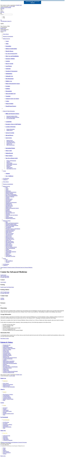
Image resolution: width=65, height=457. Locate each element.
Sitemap (4, 453)
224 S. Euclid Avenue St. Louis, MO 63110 (5, 292)
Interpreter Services (10, 141)
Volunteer (7, 262)
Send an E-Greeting (10, 233)
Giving (4, 170)
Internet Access (10, 140)
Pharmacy (9, 166)
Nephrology (8, 201)
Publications (5, 437)
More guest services (10, 144)
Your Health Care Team (11, 168)
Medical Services (6, 38)
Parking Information (11, 129)
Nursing (4, 409)
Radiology (8, 210)
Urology (7, 216)
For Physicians (6, 422)
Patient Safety (9, 165)
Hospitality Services (7, 354)
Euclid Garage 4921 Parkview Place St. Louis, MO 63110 (5, 276)
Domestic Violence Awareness (9, 348)
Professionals (5, 425)
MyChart (2, 12)
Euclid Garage (3, 287)
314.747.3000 (12, 6)
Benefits (4, 412)
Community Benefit (7, 397)
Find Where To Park (5, 338)
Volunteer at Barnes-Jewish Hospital (10, 371)
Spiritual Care (9, 143)
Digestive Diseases (9, 193)
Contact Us (9, 21)
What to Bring (9, 162)
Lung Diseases (8, 200)
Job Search (5, 407)
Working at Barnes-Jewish (8, 413)
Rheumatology (8, 211)
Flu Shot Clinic (6, 351)
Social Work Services (11, 142)
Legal (4, 449)
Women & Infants (9, 217)
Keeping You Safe (6, 345)
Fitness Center (8, 243)
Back (7, 187)
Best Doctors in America (8, 394)
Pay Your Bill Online (11, 118)
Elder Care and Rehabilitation (11, 195)
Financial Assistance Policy (12, 116)
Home (2, 267)
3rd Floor (2, 299)
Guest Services (9, 235)
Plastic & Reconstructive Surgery (12, 208)
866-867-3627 (19, 374)
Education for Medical (7, 424)
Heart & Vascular (9, 199)
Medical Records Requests (8, 362)
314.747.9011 (3, 282)
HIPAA (4, 450)
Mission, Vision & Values (8, 399)
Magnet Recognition (7, 426)
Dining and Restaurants (11, 160)
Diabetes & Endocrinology (11, 192)
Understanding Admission (12, 164)
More (4, 400)
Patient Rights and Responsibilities (10, 363)
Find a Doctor (6, 34)
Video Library (6, 439)
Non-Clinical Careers (7, 411)
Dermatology (8, 190)
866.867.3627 (19, 5)
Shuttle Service (10, 130)
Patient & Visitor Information (9, 111)
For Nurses (5, 423)
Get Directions (4, 21)
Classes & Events (6, 435)
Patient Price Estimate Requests (13, 117)
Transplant (8, 213)
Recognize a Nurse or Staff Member (13, 228)
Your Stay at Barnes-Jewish (11, 247)
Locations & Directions (10, 229)
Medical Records (9, 244)
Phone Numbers (9, 245)
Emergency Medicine (10, 196)
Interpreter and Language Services (10, 357)
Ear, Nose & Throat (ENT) (11, 194)
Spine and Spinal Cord (10, 212)
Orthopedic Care (9, 204)
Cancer (7, 188)
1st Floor (2, 298)
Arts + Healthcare (9, 260)
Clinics (7, 189)
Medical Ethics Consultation (8, 361)
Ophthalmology (9, 203)
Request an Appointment (8, 36)
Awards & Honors (6, 396)
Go (1, 20)
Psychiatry (8, 209)
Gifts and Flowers (9, 234)
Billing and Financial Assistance (12, 223)
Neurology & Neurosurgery (11, 202)
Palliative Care (8, 207)
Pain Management (9, 205)
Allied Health (5, 410)
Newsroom (5, 436)
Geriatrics (7, 197)
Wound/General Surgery (10, 218)
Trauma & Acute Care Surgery (12, 215)
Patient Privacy (6, 451)
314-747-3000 (12, 375)
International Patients (10, 242)
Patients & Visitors (6, 220)
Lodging (8, 161)
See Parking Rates (10, 287)
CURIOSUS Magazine (7, 440)
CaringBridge (8, 227)
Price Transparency (7, 452)
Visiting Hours (9, 167)
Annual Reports (6, 395)
